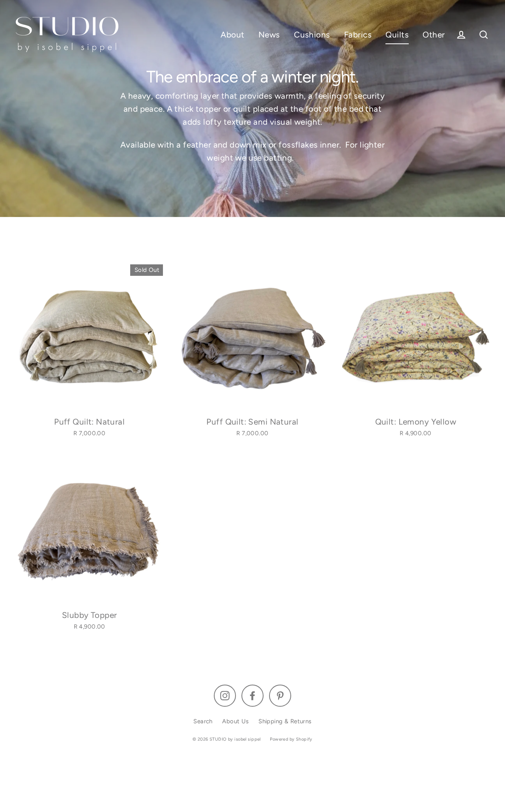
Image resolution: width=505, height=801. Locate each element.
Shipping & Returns (285, 721)
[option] (89, 338)
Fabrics (358, 34)
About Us (235, 721)
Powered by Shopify (291, 739)
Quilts (397, 34)
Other (434, 34)
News (269, 34)
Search (203, 721)
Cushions (312, 34)
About (232, 34)
